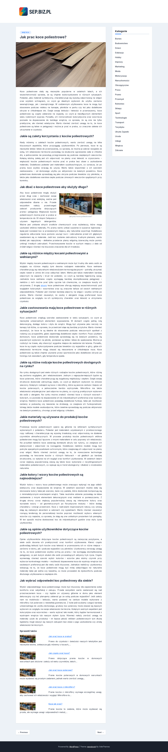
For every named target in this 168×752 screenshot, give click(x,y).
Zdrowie (119, 150)
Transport (119, 122)
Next (101, 732)
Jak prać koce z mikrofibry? (61, 687)
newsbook (91, 747)
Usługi (118, 141)
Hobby (118, 57)
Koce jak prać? (55, 704)
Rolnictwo (119, 104)
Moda (117, 71)
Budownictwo (121, 43)
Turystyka (119, 127)
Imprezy (119, 62)
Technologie (121, 118)
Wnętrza (25, 32)
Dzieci (118, 48)
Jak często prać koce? (59, 653)
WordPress (74, 747)
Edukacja (119, 52)
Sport (117, 113)
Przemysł (119, 99)
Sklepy (118, 108)
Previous (23, 732)
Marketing (119, 66)
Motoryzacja (121, 76)
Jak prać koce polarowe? (60, 670)
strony (44, 285)
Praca (117, 90)
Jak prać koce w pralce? (60, 636)
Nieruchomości (122, 80)
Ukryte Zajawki (122, 132)
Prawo (118, 94)
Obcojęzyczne (122, 85)
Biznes (118, 38)
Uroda (118, 136)
